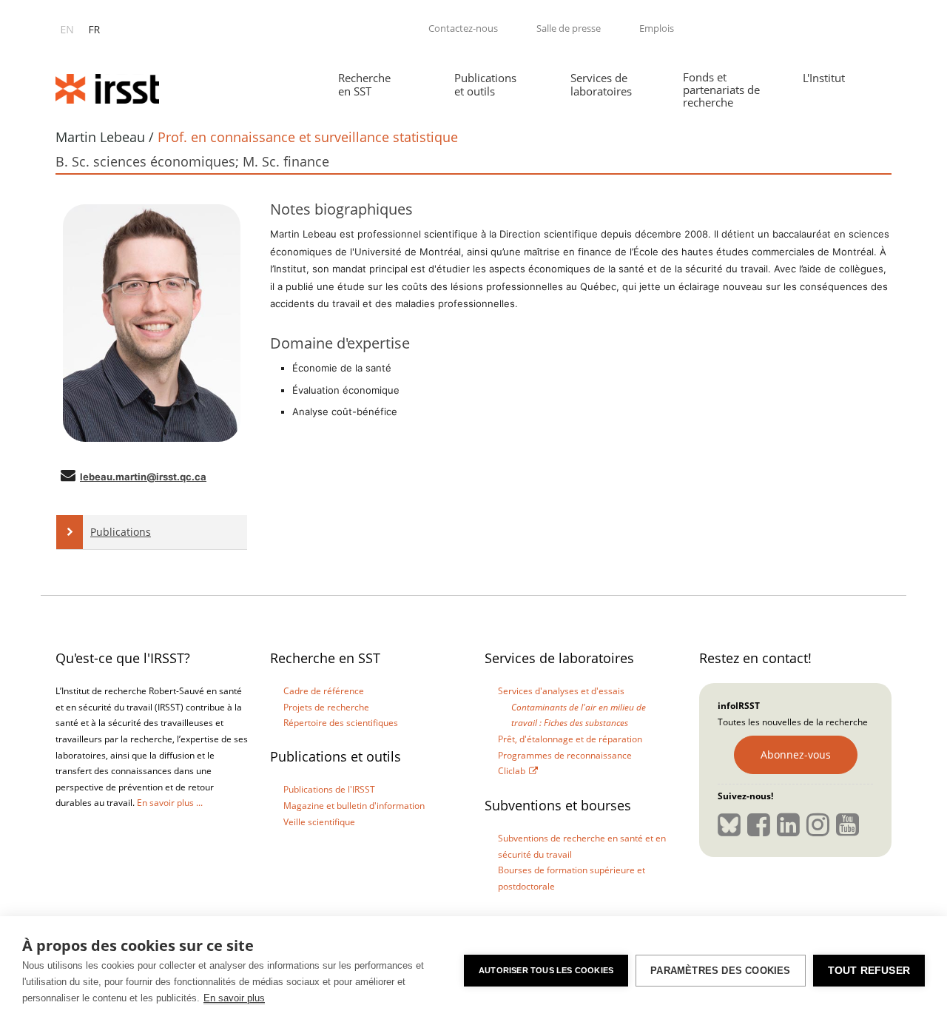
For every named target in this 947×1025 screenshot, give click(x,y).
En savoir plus (234, 998)
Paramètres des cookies (720, 970)
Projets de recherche (326, 707)
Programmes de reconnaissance (565, 755)
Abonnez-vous (796, 754)
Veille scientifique (319, 822)
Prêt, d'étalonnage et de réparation (570, 739)
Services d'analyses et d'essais (561, 691)
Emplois (656, 28)
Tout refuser (869, 970)
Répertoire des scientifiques (340, 722)
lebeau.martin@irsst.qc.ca (143, 477)
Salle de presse (568, 28)
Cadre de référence (323, 691)
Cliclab (511, 770)
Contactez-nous (463, 28)
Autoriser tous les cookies (546, 970)
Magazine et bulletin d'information (354, 805)
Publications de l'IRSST (329, 789)
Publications (120, 532)
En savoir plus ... (170, 802)
